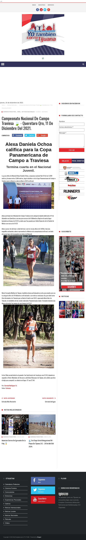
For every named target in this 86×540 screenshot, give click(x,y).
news (18, 111)
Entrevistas (8, 496)
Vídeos (7, 523)
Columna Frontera (11, 488)
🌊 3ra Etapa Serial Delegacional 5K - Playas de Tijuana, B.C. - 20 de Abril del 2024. (41, 443)
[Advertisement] (43, 86)
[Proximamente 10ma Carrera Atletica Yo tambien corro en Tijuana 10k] (62, 305)
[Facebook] (37, 9)
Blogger (39, 537)
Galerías (8, 504)
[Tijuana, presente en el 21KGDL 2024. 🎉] (69, 314)
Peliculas (8, 519)
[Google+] (48, 9)
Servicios (51, 5)
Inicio (34, 5)
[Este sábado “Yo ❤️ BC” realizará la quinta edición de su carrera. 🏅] (82, 314)
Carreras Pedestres (9, 111)
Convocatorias (9, 492)
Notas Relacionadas (13, 410)
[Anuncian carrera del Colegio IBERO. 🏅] (62, 314)
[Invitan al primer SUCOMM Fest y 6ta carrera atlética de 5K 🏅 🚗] (82, 305)
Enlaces (65, 161)
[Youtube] (41, 9)
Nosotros (41, 5)
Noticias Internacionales (13, 507)
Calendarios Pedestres (12, 484)
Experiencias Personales (13, 500)
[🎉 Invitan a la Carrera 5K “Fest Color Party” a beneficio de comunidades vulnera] (75, 305)
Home (3, 105)
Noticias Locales (10, 511)
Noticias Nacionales (12, 105)
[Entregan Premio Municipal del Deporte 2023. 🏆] (75, 314)
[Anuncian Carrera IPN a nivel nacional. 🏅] (69, 305)
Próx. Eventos (78, 161)
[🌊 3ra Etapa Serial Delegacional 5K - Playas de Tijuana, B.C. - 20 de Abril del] (42, 424)
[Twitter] (44, 9)
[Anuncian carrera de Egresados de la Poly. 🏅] (15, 424)
